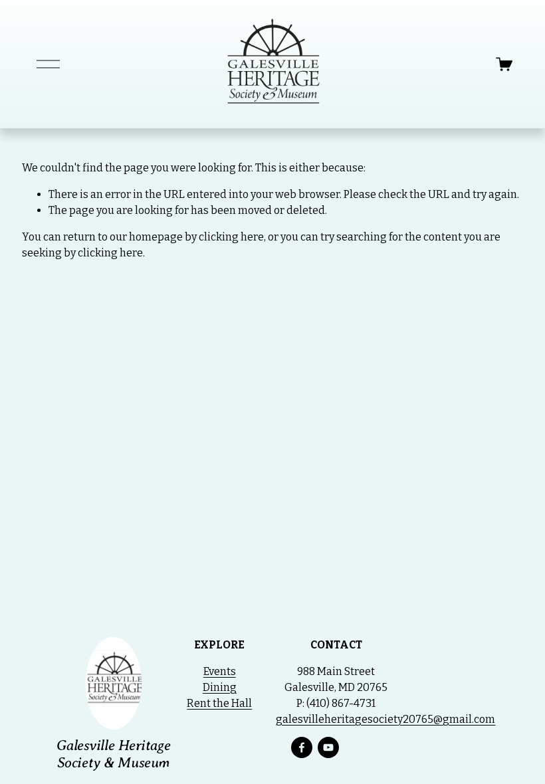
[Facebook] (301, 747)
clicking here (231, 237)
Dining (220, 687)
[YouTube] (328, 747)
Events (219, 671)
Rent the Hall (219, 703)
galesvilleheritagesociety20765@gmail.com (385, 719)
